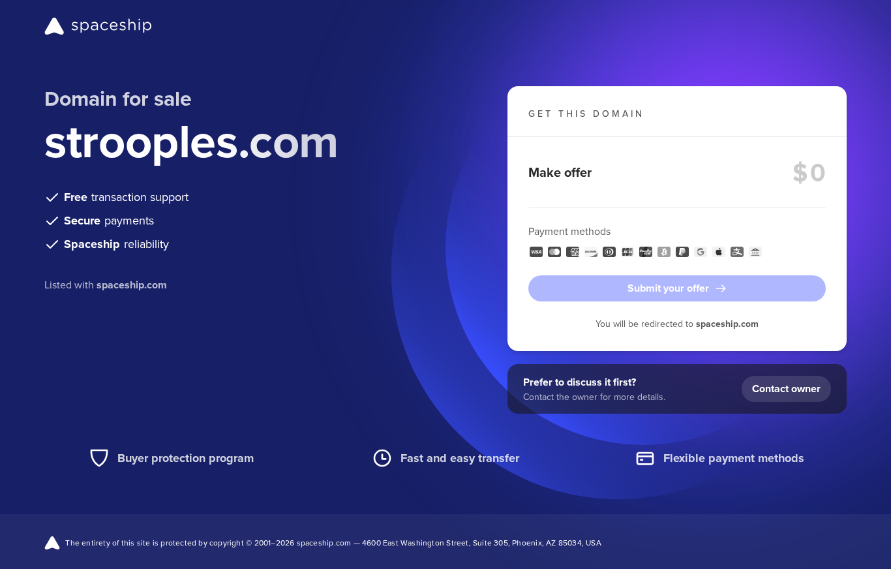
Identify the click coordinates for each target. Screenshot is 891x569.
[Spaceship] (98, 26)
